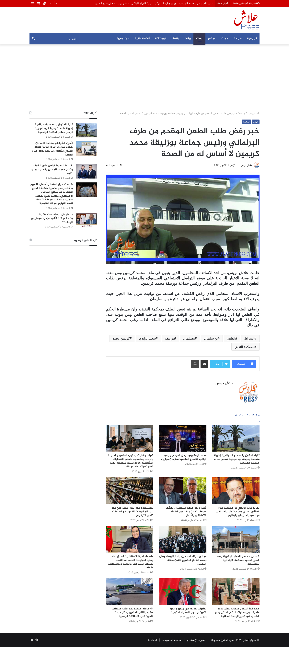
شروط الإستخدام (196, 639)
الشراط (249, 338)
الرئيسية (252, 38)
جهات (199, 38)
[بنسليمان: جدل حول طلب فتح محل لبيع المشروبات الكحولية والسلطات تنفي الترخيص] (129, 490)
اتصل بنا (152, 639)
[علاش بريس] (247, 20)
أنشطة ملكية (142, 38)
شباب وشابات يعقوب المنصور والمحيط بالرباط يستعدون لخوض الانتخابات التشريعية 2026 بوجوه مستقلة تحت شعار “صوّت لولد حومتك (130, 461)
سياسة (238, 38)
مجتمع (211, 38)
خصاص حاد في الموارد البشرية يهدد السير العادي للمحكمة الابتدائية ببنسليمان (238, 560)
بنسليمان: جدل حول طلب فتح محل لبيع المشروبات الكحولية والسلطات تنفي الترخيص (132, 512)
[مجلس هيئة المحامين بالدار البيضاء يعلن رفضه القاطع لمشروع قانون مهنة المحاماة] (182, 539)
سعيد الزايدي (147, 338)
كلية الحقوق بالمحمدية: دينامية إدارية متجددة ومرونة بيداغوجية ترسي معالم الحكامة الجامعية (237, 459)
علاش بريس (246, 165)
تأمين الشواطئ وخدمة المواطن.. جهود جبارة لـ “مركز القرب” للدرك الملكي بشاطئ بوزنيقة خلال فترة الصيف (154, 3)
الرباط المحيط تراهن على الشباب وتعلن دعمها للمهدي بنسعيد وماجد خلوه (51, 169)
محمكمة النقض (244, 347)
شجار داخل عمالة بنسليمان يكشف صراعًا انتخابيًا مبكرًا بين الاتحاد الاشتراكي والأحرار (186, 512)
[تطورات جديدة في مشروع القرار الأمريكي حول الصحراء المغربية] (182, 591)
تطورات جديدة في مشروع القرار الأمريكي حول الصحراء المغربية (187, 611)
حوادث (224, 38)
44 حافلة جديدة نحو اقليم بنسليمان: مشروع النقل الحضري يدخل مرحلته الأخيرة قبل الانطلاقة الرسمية (131, 612)
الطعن (231, 338)
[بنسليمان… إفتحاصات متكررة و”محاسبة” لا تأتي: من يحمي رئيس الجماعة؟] (86, 220)
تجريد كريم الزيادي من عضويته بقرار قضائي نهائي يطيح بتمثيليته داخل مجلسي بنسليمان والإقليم (238, 512)
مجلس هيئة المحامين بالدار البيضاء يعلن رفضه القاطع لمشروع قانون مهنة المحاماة (182, 560)
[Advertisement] (144, 77)
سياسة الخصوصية (171, 639)
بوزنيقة (169, 338)
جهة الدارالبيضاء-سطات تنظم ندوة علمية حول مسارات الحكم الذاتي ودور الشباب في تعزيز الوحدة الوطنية (237, 612)
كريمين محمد (121, 338)
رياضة (188, 38)
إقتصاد (175, 38)
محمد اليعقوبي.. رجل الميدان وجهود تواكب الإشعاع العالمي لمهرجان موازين (183, 457)
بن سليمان (211, 338)
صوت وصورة (123, 38)
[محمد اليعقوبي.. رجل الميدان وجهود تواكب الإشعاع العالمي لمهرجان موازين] (182, 438)
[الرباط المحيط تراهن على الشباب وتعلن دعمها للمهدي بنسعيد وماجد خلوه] (86, 171)
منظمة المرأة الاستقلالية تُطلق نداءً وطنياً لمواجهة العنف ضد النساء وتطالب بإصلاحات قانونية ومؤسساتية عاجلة (130, 562)
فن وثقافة (160, 38)
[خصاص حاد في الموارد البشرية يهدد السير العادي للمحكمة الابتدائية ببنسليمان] (236, 539)
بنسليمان (189, 338)
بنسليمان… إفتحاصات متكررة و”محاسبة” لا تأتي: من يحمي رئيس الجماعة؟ (52, 218)
